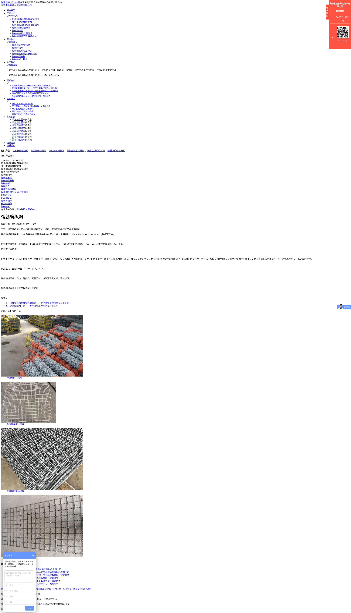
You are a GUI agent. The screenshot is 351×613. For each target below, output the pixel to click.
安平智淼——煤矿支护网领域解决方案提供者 (31, 106)
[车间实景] (17, 119)
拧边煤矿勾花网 (56, 150)
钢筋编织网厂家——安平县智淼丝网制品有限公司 (34, 306)
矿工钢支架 (6, 198)
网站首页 (11, 10)
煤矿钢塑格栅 (18, 56)
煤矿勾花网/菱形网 (21, 28)
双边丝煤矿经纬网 (96, 150)
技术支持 (11, 98)
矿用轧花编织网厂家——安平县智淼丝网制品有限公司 (35, 88)
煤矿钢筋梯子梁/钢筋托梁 (24, 36)
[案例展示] (12, 42)
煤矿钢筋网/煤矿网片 (22, 51)
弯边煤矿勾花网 (38, 150)
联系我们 (5, 2)
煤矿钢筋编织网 (20, 150)
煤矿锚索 (5, 206)
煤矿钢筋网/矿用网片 (22, 33)
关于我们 (11, 62)
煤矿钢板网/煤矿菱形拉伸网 (14, 192)
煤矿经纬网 (17, 30)
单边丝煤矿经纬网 (75, 150)
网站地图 (15, 2)
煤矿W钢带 (6, 201)
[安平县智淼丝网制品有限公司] (16, 5)
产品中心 (11, 13)
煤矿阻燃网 (6, 177)
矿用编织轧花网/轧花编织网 (25, 19)
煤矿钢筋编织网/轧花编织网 (25, 25)
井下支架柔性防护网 (22, 22)
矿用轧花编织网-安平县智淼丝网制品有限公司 (31, 85)
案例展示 (11, 39)
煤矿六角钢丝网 (8, 189)
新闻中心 (11, 80)
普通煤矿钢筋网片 (116, 150)
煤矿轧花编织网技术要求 (22, 109)
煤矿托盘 (5, 186)
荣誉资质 (11, 142)
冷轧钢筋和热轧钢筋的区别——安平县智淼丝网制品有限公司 (39, 303)
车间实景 (11, 116)
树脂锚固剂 (6, 203)
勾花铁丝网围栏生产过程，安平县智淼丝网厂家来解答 (35, 91)
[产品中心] (12, 16)
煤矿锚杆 (5, 183)
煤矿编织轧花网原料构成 (22, 111)
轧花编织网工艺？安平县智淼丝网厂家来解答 (31, 96)
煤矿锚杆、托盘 (19, 59)
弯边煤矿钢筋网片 (15, 491)
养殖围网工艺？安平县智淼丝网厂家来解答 (30, 93)
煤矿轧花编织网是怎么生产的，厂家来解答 (37, 584)
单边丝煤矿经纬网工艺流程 (23, 114)
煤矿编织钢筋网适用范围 (22, 104)
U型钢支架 (6, 195)
